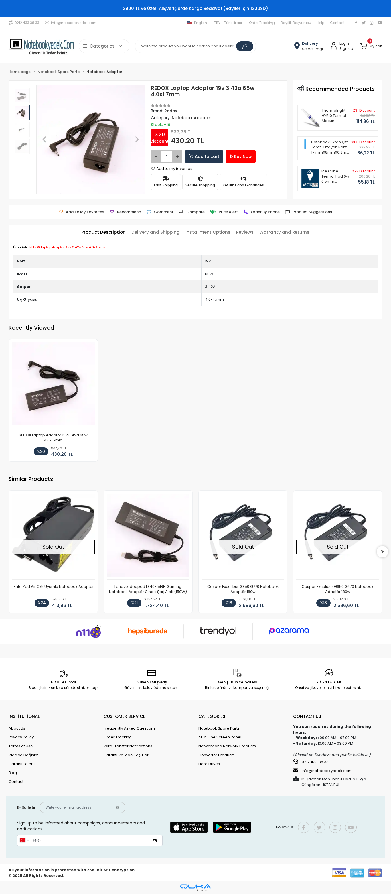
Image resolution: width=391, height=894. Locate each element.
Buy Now (243, 156)
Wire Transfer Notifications (128, 746)
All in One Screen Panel (219, 737)
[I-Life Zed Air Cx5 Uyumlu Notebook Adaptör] (53, 536)
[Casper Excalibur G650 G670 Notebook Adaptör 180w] (337, 536)
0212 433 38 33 (315, 762)
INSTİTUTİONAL (24, 716)
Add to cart (207, 156)
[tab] (103, 232)
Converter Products (216, 755)
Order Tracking (262, 22)
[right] (382, 551)
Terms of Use (21, 746)
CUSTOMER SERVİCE (124, 716)
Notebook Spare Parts (219, 728)
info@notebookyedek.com (327, 770)
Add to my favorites (173, 168)
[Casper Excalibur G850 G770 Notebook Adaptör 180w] (243, 536)
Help (320, 22)
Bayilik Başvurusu (296, 22)
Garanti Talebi (22, 764)
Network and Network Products (227, 746)
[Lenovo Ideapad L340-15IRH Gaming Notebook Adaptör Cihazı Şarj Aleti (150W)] (148, 536)
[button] (371, 46)
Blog (13, 772)
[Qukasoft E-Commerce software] (195, 887)
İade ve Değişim (24, 755)
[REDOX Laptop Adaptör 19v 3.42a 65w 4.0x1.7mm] (53, 385)
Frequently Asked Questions (129, 728)
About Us (17, 728)
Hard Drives (209, 764)
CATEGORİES (211, 716)
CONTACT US (307, 716)
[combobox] (24, 840)
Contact (337, 22)
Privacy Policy (21, 737)
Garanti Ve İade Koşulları (126, 755)
